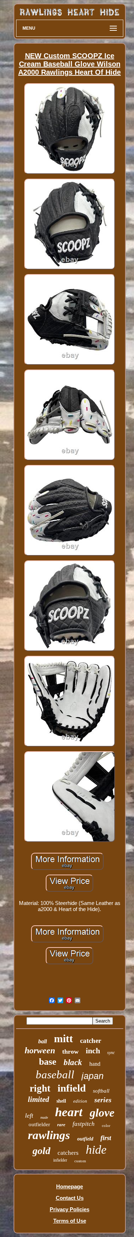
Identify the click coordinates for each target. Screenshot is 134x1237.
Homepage (69, 1186)
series (102, 1100)
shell (61, 1101)
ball (42, 1041)
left (29, 1115)
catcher (90, 1040)
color (106, 1125)
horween (40, 1050)
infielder (60, 1160)
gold (41, 1150)
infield (72, 1088)
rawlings (49, 1135)
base (47, 1062)
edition (80, 1101)
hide (96, 1149)
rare (61, 1124)
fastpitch (84, 1123)
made (44, 1117)
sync (111, 1052)
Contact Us (70, 1198)
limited (38, 1099)
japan (92, 1076)
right (40, 1088)
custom (80, 1161)
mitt (63, 1038)
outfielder (39, 1124)
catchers (68, 1152)
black (73, 1062)
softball (101, 1091)
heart (69, 1112)
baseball (55, 1074)
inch (93, 1050)
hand (94, 1064)
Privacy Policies (69, 1209)
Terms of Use (69, 1221)
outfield (85, 1139)
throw (70, 1051)
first (105, 1138)
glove (102, 1112)
